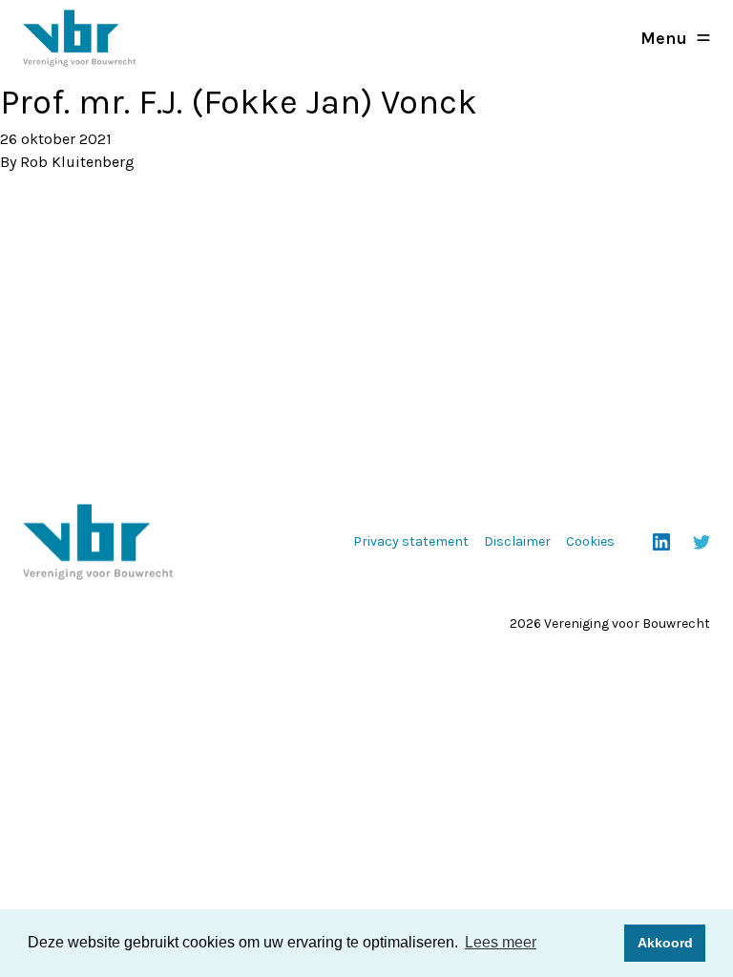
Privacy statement (411, 541)
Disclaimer (517, 541)
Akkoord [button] (665, 942)
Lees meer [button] (500, 942)
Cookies (590, 541)
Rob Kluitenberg (77, 162)
